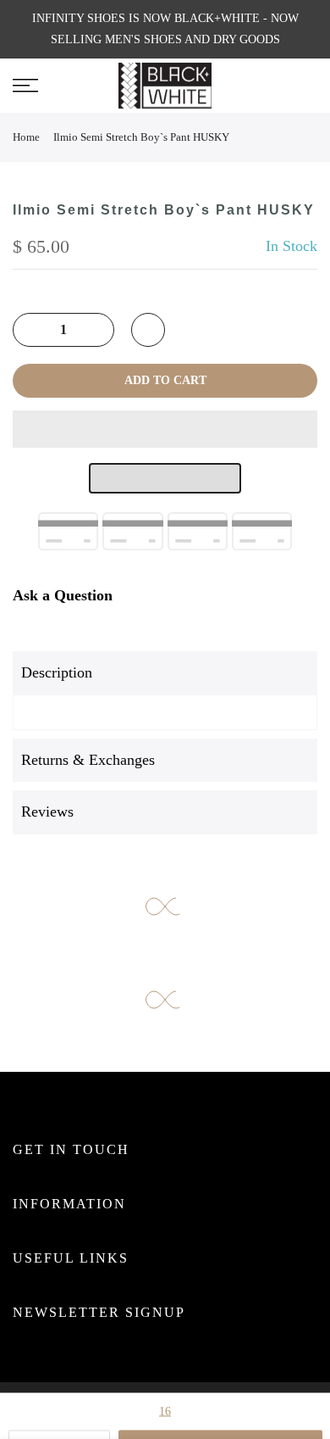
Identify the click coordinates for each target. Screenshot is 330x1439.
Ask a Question (63, 595)
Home (26, 137)
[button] (165, 429)
